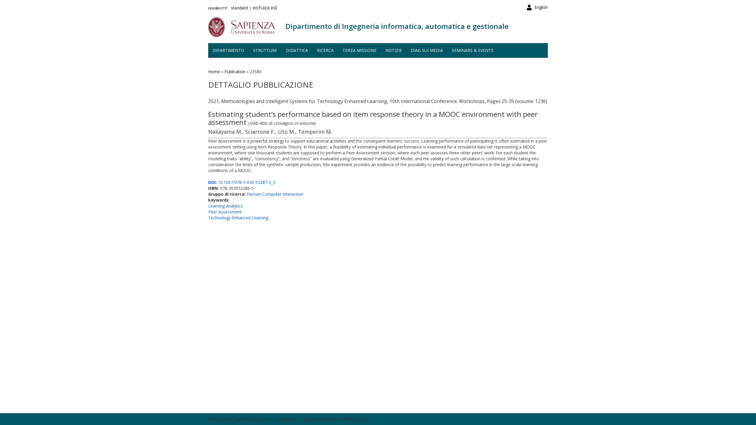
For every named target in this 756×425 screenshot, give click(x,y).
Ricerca (325, 50)
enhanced (264, 8)
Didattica (297, 50)
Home (214, 71)
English (541, 7)
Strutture (265, 50)
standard (239, 8)
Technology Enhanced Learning (238, 217)
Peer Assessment (225, 212)
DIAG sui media (427, 50)
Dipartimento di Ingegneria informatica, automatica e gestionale (397, 26)
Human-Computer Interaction (275, 194)
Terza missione (360, 50)
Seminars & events (472, 50)
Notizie (393, 50)
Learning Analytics (225, 206)
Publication (234, 71)
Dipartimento (228, 50)
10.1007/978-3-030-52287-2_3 (241, 182)
